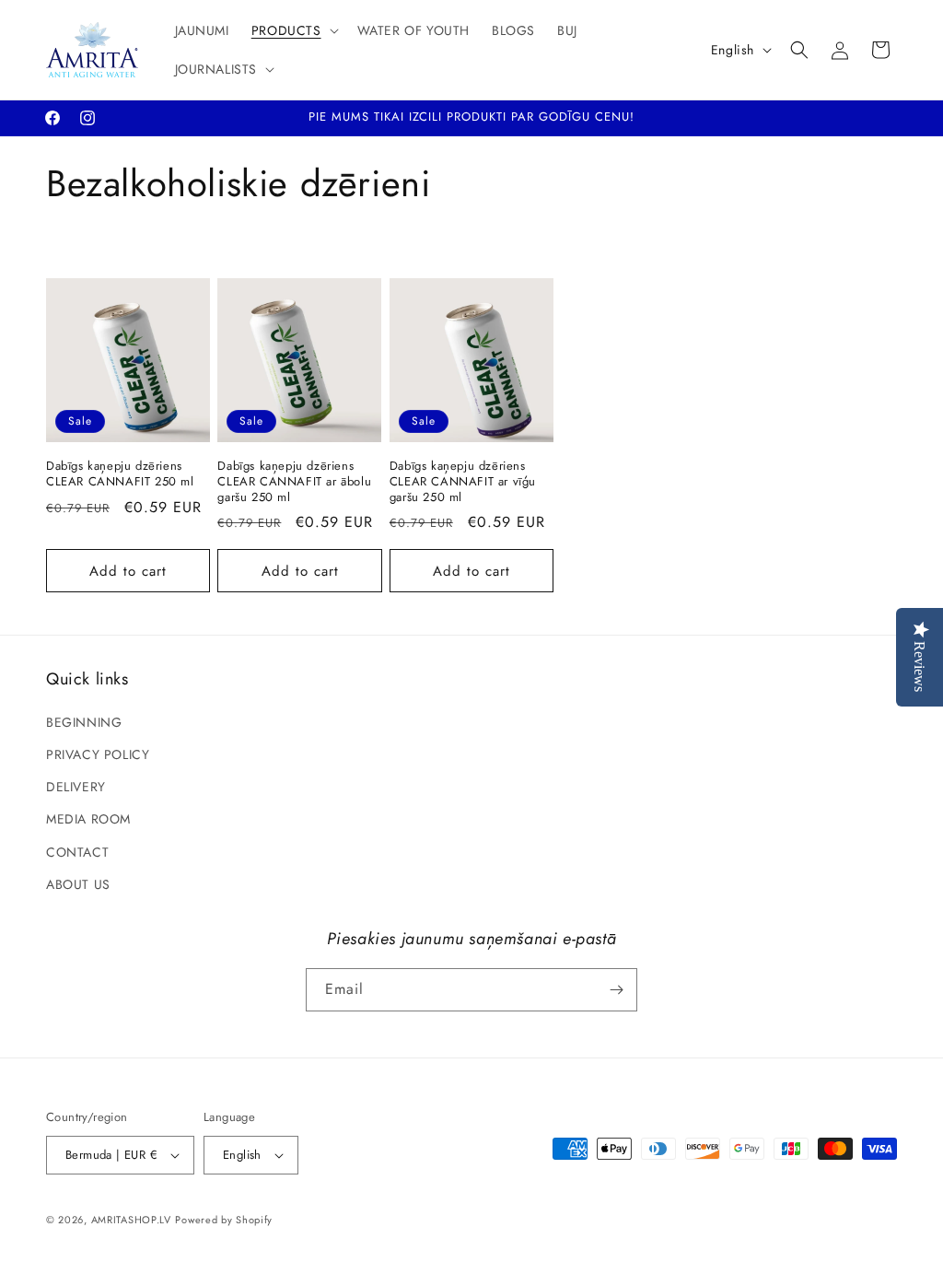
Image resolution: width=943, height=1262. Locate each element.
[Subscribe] (616, 989)
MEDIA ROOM (88, 819)
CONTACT (77, 852)
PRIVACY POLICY (97, 754)
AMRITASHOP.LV (131, 1219)
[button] (293, 30)
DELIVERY (76, 786)
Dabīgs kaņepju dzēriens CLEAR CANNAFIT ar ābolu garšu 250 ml (294, 482)
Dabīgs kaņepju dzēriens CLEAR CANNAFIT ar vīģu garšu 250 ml (463, 482)
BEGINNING (84, 722)
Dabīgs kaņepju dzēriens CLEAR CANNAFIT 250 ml (120, 474)
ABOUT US (78, 884)
